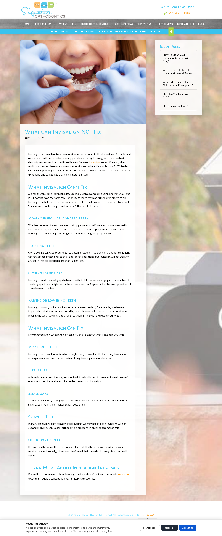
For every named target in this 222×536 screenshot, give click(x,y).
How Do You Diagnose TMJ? (176, 95)
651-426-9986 (179, 12)
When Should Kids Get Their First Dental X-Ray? (177, 71)
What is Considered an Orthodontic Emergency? (178, 83)
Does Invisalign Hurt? (175, 106)
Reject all (169, 527)
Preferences (150, 527)
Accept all (187, 527)
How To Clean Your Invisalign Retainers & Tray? (175, 58)
